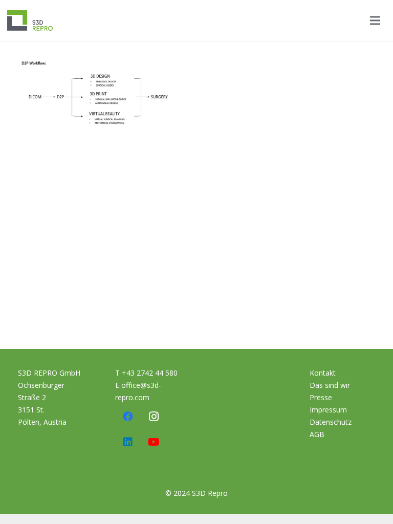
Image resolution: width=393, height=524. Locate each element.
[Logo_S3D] (30, 20)
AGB (317, 434)
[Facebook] (128, 416)
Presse (321, 397)
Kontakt (323, 373)
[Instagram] (153, 416)
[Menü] (375, 20)
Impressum (328, 409)
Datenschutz (331, 422)
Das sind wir (330, 385)
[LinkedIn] (128, 442)
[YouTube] (153, 442)
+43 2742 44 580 (150, 373)
